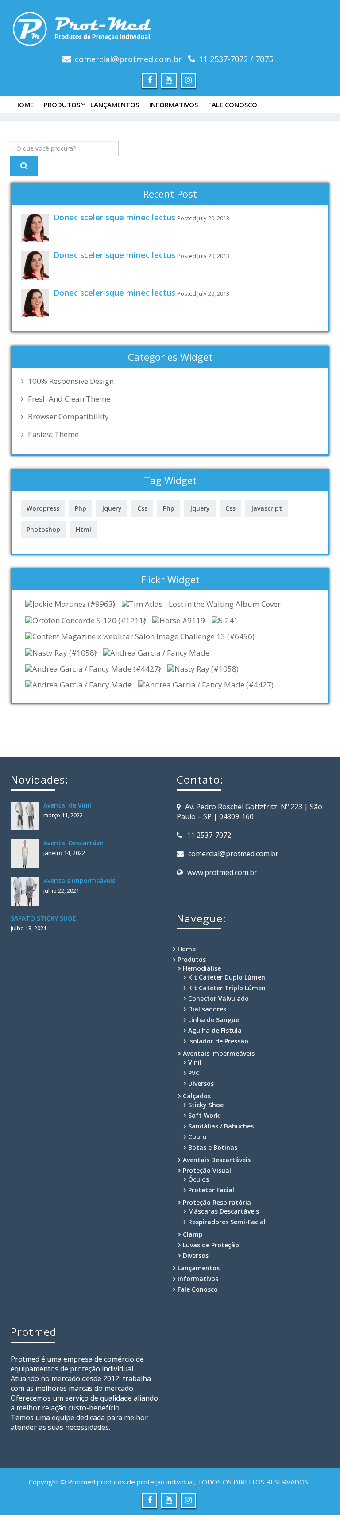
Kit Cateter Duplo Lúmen (226, 977)
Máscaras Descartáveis (223, 1211)
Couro (197, 1136)
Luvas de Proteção (211, 1245)
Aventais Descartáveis (217, 1160)
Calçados (197, 1096)
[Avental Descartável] (27, 853)
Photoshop (43, 529)
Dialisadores (207, 1009)
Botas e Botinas (212, 1147)
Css (142, 508)
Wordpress (43, 508)
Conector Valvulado (218, 998)
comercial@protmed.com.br (128, 59)
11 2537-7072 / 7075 (236, 59)
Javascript (266, 508)
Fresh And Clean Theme (69, 398)
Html (83, 529)
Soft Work (204, 1115)
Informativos (173, 104)
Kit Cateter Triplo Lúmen (227, 988)
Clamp (193, 1234)
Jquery (112, 508)
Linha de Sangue (213, 1019)
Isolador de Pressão (218, 1041)
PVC (194, 1073)
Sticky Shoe (206, 1105)
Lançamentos (114, 104)
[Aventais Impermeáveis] (27, 891)
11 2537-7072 (209, 835)
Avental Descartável (74, 843)
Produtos (62, 104)
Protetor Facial (211, 1190)
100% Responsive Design (71, 381)
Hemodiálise (202, 968)
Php (80, 508)
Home (24, 104)
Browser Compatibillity (68, 416)
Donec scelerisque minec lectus (114, 217)
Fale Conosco (232, 104)
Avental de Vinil (67, 805)
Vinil (194, 1062)
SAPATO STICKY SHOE (43, 918)
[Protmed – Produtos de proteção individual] (170, 27)
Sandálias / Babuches (221, 1126)
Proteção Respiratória (217, 1202)
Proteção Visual (207, 1170)
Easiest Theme (53, 434)
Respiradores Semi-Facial (227, 1222)
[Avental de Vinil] (27, 816)
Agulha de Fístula (215, 1030)
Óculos (198, 1179)
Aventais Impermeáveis (79, 880)
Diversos (201, 1083)
